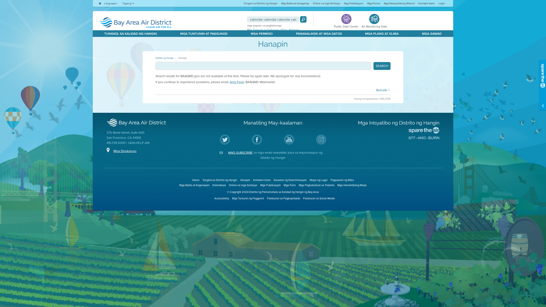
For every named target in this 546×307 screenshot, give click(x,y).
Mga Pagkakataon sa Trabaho (316, 185)
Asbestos (294, 30)
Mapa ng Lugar (319, 180)
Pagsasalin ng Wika (342, 180)
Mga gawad (432, 33)
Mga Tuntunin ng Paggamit (248, 198)
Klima (284, 30)
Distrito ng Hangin (164, 58)
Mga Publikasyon (353, 3)
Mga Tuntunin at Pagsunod (204, 33)
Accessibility (221, 198)
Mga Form (290, 185)
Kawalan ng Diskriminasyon (290, 180)
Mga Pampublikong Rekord (399, 3)
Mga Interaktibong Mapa (352, 185)
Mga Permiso (262, 33)
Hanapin (182, 58)
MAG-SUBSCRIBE (240, 152)
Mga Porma (373, 3)
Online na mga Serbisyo (326, 3)
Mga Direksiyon (124, 151)
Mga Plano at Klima (382, 33)
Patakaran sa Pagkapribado (283, 198)
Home (195, 180)
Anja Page (237, 82)
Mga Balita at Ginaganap (295, 3)
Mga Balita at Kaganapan (194, 185)
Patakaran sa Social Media (319, 198)
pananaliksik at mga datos (319, 33)
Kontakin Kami (426, 3)
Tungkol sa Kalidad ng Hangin (130, 33)
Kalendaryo (219, 185)
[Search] (303, 19)
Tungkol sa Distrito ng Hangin (260, 3)
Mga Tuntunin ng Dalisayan (263, 30)
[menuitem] (260, 3)
